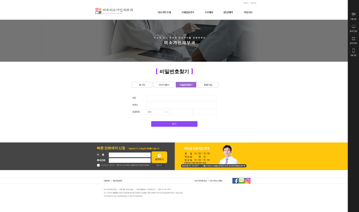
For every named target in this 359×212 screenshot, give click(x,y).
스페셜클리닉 (187, 12)
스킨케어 (209, 12)
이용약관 (107, 181)
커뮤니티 (248, 12)
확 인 (174, 124)
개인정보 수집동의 (108, 165)
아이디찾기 (164, 85)
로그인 (142, 85)
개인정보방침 (117, 181)
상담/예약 (228, 12)
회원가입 (208, 85)
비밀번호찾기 (186, 85)
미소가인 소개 (164, 12)
